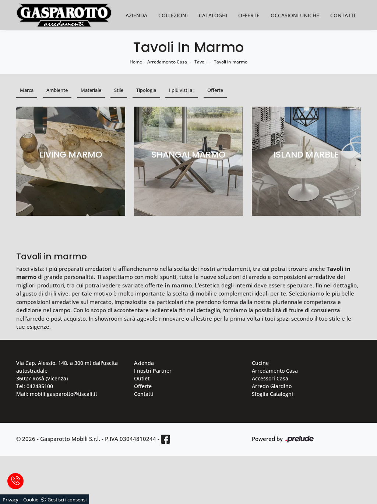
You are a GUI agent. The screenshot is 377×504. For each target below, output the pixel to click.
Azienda (136, 15)
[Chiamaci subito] (15, 481)
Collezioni (173, 15)
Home (136, 62)
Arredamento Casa (167, 62)
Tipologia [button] (146, 90)
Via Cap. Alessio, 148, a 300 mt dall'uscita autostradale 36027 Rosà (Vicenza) (67, 370)
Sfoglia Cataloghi (272, 393)
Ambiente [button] (57, 90)
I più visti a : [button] (181, 90)
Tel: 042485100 (34, 386)
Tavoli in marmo (230, 62)
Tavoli (200, 62)
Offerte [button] (215, 90)
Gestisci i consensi (67, 499)
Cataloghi (213, 15)
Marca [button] (27, 90)
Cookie (30, 499)
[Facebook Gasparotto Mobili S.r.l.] (165, 439)
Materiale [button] (91, 90)
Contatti (342, 15)
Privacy (10, 499)
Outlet (141, 378)
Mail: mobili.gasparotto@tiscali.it (56, 393)
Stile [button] (118, 90)
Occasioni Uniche (295, 15)
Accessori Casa (270, 378)
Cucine (260, 362)
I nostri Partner (153, 370)
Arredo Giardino (272, 386)
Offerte (249, 15)
